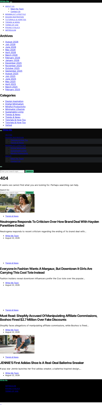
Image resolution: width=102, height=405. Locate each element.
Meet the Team (17, 9)
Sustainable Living (14, 112)
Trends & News (12, 22)
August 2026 (11, 41)
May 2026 (10, 49)
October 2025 (12, 68)
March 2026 (11, 55)
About (8, 156)
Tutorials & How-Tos (15, 20)
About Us (9, 6)
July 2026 (10, 44)
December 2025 (13, 63)
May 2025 (10, 81)
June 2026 (10, 47)
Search (29, 171)
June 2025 (10, 79)
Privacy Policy (12, 27)
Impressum (10, 30)
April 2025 (10, 84)
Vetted (8, 125)
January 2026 (12, 60)
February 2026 (12, 57)
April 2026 (10, 52)
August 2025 (11, 73)
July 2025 (10, 76)
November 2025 (13, 65)
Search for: (5, 169)
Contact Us (15, 11)
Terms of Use (11, 25)
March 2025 (11, 86)
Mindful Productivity (15, 106)
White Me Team (12, 236)
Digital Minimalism (14, 104)
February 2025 (12, 89)
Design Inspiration (14, 17)
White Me (4, 1)
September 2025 (13, 71)
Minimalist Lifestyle (15, 14)
